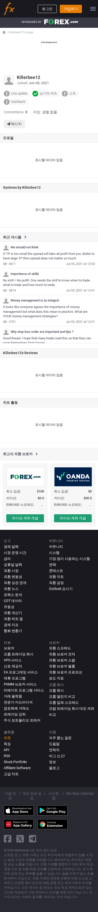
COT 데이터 (13, 601)
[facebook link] (7, 838)
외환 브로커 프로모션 (65, 672)
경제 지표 (11, 625)
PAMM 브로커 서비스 (20, 684)
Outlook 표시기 (61, 589)
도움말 (54, 744)
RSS (7, 756)
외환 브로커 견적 (62, 654)
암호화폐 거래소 (16, 708)
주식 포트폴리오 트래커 (22, 720)
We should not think (24, 247)
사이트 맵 (53, 795)
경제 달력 (11, 547)
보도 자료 (56, 678)
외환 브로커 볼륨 (62, 666)
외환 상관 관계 (15, 583)
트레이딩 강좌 (15, 714)
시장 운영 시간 (15, 553)
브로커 (9, 648)
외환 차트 (56, 577)
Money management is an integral (35, 300)
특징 (7, 744)
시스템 (54, 553)
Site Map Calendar (80, 793)
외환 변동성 (13, 577)
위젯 (7, 738)
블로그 (54, 768)
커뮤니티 (56, 547)
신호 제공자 (13, 666)
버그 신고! (57, 756)
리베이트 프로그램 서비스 (24, 690)
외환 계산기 (13, 613)
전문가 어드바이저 (18, 702)
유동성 (9, 607)
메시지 (16, 124)
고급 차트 (11, 774)
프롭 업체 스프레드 (64, 702)
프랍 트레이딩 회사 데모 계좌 (71, 708)
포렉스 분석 (13, 595)
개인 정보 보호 (31, 795)
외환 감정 (56, 583)
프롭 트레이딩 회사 (18, 654)
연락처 (54, 750)
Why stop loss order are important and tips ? (42, 332)
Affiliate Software (17, 768)
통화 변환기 (13, 631)
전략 (52, 565)
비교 (52, 715)
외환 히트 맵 (13, 619)
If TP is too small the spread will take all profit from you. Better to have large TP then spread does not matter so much (48, 256)
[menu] (93, 9)
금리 (7, 559)
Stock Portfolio (15, 762)
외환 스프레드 (60, 648)
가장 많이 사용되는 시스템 (69, 559)
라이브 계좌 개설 (25, 518)
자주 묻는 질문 (60, 738)
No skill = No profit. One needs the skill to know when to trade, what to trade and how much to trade (46, 282)
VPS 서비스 (13, 660)
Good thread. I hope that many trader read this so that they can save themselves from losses (47, 340)
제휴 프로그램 (15, 678)
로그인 (47, 9)
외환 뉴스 (11, 589)
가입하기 (71, 9)
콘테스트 (56, 571)
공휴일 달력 (13, 565)
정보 (52, 762)
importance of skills (25, 274)
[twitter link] (20, 838)
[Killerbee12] (6, 247)
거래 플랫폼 (13, 696)
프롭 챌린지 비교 (62, 696)
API (6, 750)
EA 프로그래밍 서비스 (21, 672)
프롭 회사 (56, 690)
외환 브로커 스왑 (62, 660)
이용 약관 (10, 795)
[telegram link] (32, 838)
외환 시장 (11, 571)
